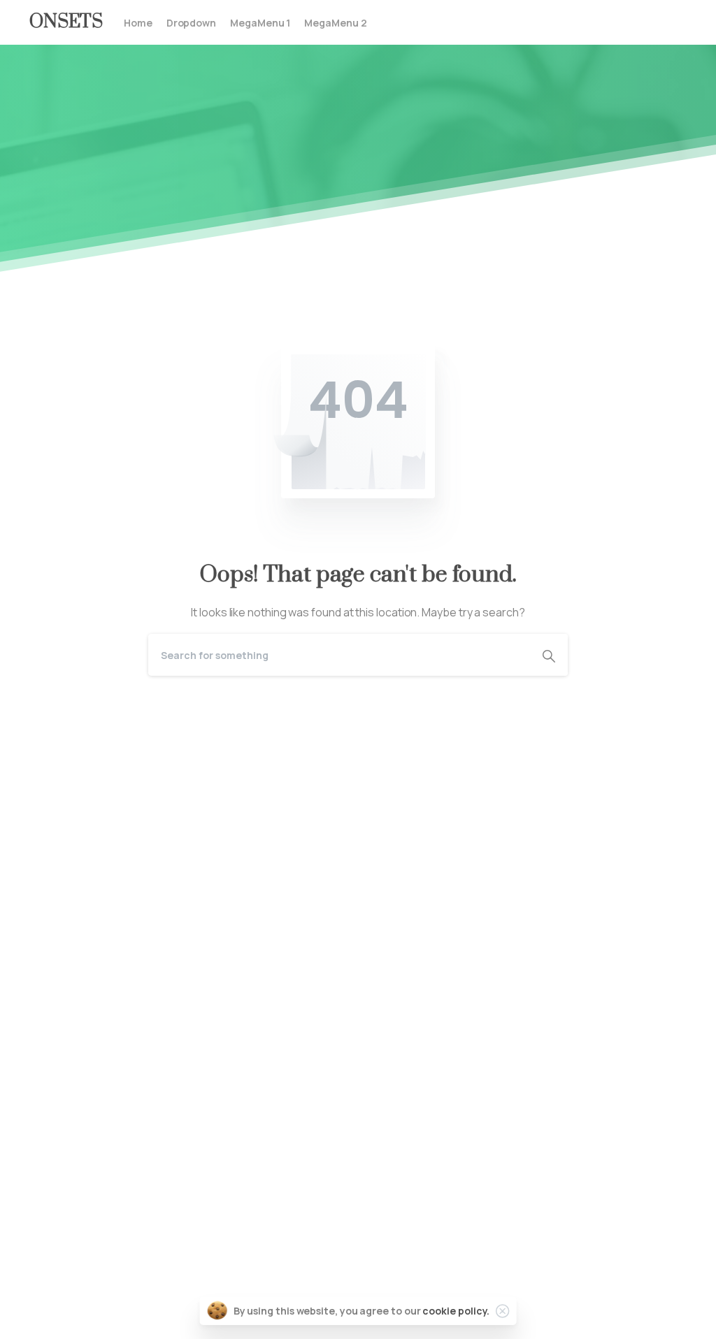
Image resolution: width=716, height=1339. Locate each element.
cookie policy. (455, 1310)
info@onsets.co (547, 1297)
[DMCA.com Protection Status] (358, 787)
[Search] (549, 655)
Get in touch (60, 1317)
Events (47, 1209)
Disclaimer (55, 1230)
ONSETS (66, 22)
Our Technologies (75, 1169)
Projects (51, 1189)
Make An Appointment (210, 982)
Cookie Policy (63, 1250)
